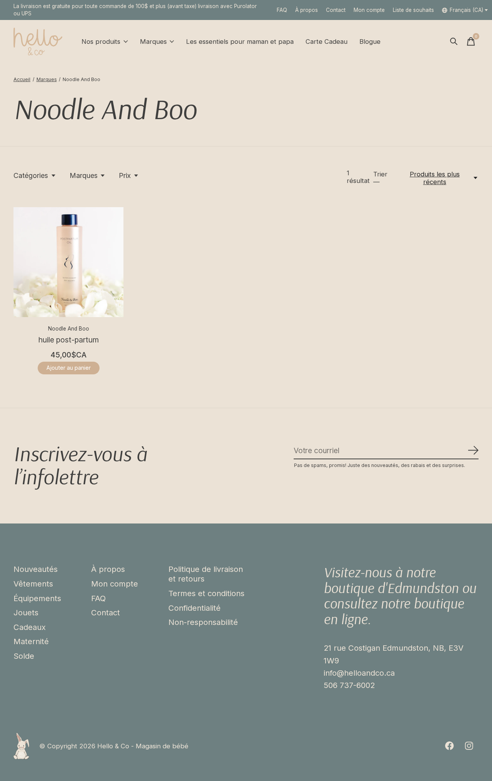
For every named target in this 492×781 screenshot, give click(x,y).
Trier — (380, 178)
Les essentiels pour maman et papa (240, 41)
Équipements (37, 598)
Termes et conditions (206, 593)
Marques (153, 41)
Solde (23, 656)
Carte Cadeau (326, 41)
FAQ (282, 10)
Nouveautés (35, 569)
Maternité (31, 641)
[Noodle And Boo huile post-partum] (68, 262)
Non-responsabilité (203, 622)
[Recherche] (454, 41)
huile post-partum (68, 339)
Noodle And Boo (68, 329)
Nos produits (100, 41)
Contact (336, 10)
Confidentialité (194, 608)
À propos (306, 10)
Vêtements (33, 583)
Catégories (30, 175)
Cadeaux (29, 627)
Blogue (370, 41)
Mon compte (114, 583)
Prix (125, 175)
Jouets (25, 612)
